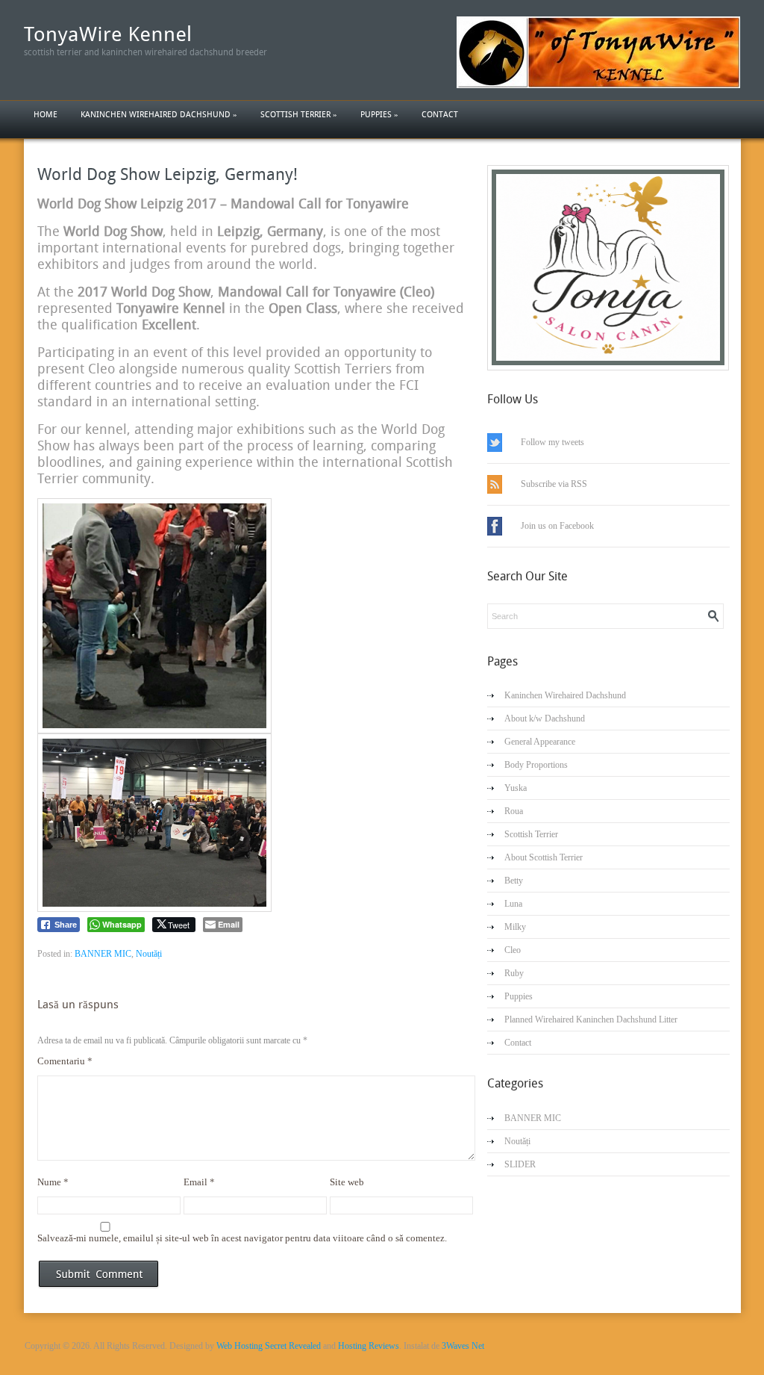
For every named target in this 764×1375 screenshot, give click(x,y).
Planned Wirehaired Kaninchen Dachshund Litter (590, 1019)
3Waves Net (463, 1346)
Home (45, 115)
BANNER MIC (103, 954)
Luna (513, 903)
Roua (513, 811)
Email (199, 1182)
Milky (515, 927)
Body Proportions (536, 765)
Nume (53, 1182)
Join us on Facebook (557, 526)
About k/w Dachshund (544, 718)
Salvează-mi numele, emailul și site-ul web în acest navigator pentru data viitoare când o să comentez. (242, 1238)
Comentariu (65, 1061)
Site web (347, 1182)
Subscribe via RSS (554, 484)
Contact (440, 115)
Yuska (515, 788)
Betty (513, 880)
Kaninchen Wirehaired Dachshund (159, 115)
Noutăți (149, 954)
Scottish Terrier (298, 115)
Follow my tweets (552, 442)
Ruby (514, 973)
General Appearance (539, 741)
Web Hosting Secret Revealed (268, 1346)
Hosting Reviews (368, 1346)
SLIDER (520, 1164)
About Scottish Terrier (543, 857)
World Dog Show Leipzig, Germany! (167, 174)
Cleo (512, 950)
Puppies (379, 115)
